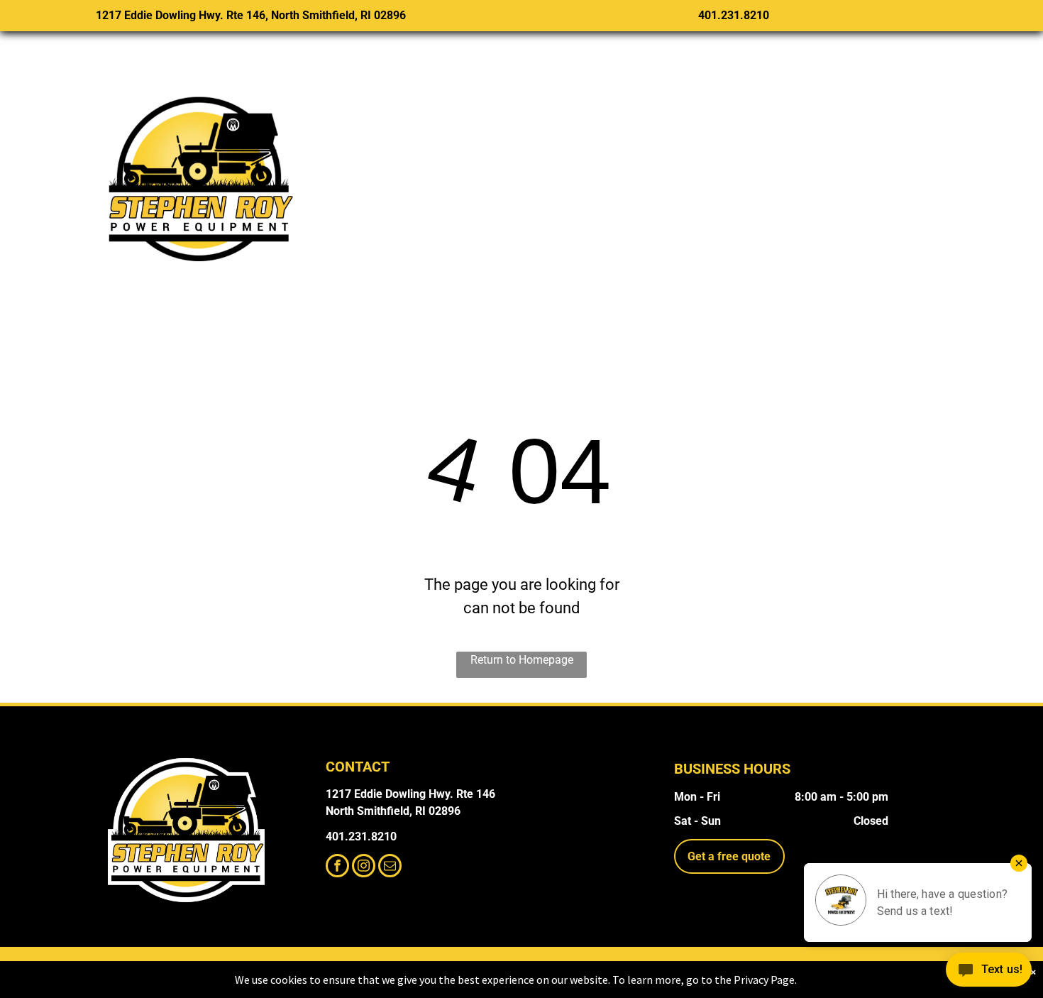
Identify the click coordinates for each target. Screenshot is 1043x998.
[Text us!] (988, 971)
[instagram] (363, 867)
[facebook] (337, 867)
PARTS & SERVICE (754, 168)
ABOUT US (885, 168)
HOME (370, 168)
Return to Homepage (521, 660)
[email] (390, 867)
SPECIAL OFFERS (598, 168)
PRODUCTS (465, 168)
